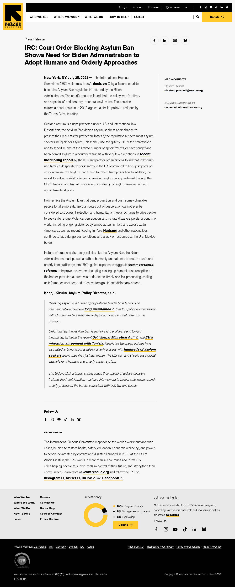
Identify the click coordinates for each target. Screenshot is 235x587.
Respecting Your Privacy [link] (160, 546)
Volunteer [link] (155, 7)
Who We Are (39, 17)
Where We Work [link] (24, 502)
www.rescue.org (96, 472)
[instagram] (206, 7)
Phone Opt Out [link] (136, 546)
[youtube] (211, 7)
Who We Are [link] (22, 497)
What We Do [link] (22, 508)
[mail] (175, 40)
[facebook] (200, 7)
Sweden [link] (73, 546)
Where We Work (66, 17)
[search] (197, 16)
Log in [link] (124, 7)
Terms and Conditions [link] (188, 546)
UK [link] (51, 546)
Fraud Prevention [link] (212, 546)
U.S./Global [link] (40, 546)
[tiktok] (216, 7)
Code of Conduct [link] (51, 513)
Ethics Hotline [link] (49, 519)
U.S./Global (175, 7)
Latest (139, 17)
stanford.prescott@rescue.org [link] (183, 90)
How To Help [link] (22, 513)
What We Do (94, 17)
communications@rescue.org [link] (183, 107)
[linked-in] (221, 7)
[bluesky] (227, 7)
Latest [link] (18, 519)
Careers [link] (139, 7)
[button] (217, 17)
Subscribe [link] (172, 514)
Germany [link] (61, 546)
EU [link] (82, 546)
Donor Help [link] (47, 508)
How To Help (119, 17)
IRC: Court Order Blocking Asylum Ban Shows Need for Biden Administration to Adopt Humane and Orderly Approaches (82, 55)
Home (13, 16)
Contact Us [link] (47, 502)
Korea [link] (90, 546)
